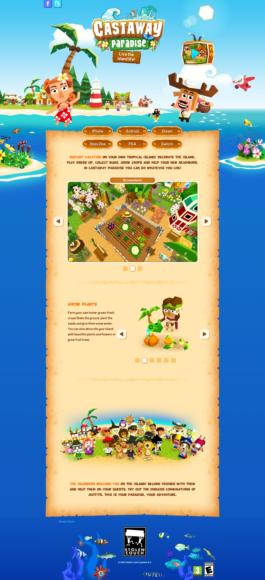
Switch (167, 143)
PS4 (132, 143)
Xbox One (98, 143)
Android (132, 130)
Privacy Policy (67, 522)
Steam (167, 130)
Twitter (57, 4)
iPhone (97, 130)
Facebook (48, 4)
